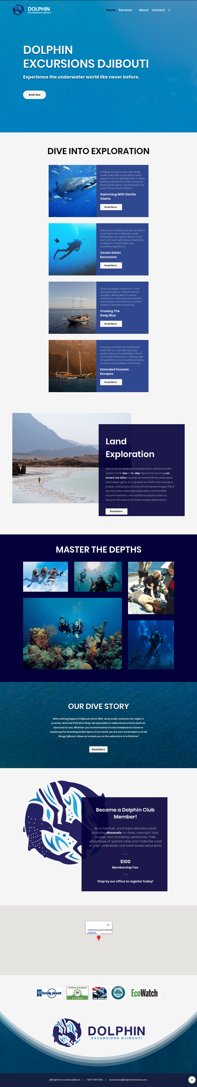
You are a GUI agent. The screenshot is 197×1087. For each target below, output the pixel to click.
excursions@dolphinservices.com (128, 1079)
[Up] (192, 1079)
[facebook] (169, 10)
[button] (125, 10)
